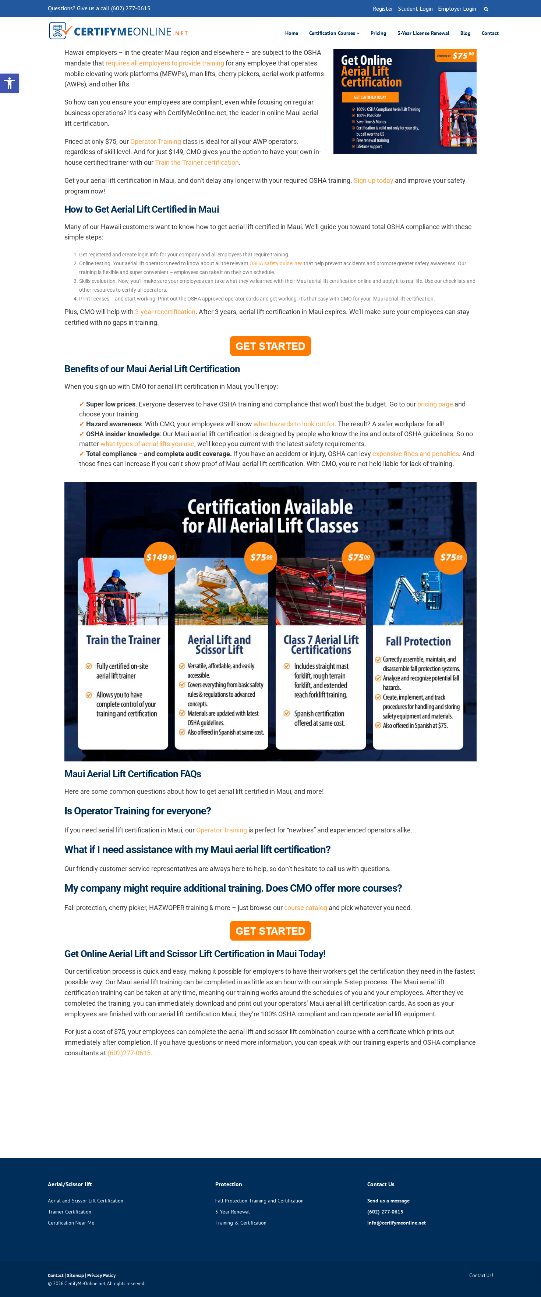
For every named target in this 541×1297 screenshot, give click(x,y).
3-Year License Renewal (423, 33)
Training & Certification (240, 1222)
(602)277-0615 (129, 1053)
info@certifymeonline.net (396, 1222)
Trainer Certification (69, 1211)
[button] (9, 83)
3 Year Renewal (232, 1211)
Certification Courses (332, 33)
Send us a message (388, 1200)
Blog (465, 33)
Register (383, 8)
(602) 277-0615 (385, 1211)
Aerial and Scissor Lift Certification (85, 1200)
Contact (490, 33)
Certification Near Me (71, 1222)
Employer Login (457, 8)
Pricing (378, 33)
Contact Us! (481, 1275)
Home (291, 33)
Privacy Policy (101, 1275)
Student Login (415, 8)
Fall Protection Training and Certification (259, 1200)
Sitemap (76, 1275)
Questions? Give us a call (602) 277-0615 (99, 8)
